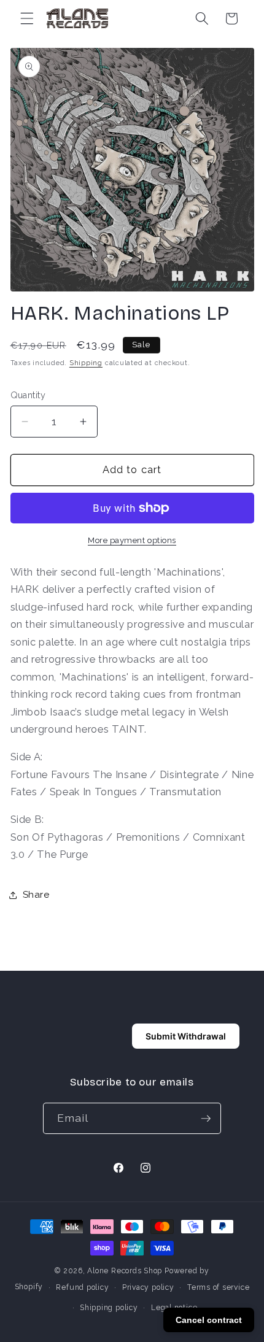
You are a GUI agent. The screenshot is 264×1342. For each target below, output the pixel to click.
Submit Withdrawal (186, 1036)
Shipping (86, 363)
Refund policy (82, 1287)
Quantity (28, 395)
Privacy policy (148, 1287)
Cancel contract (209, 1320)
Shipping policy (109, 1307)
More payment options (132, 540)
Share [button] (36, 894)
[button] (27, 18)
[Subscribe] (205, 1119)
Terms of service (218, 1287)
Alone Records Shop (124, 1271)
